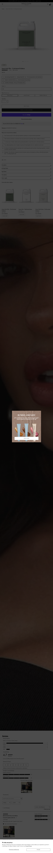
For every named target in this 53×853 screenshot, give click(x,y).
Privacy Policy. (28, 846)
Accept (38, 849)
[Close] (40, 412)
